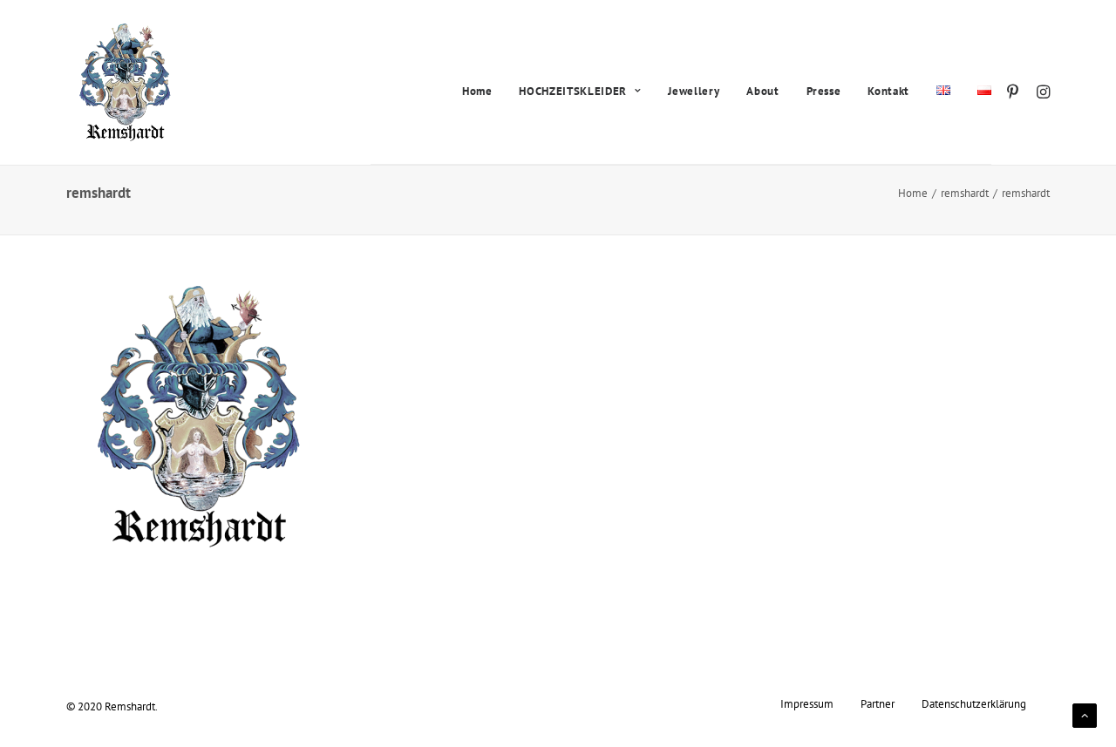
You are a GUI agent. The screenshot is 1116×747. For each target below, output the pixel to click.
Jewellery (693, 91)
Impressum (807, 703)
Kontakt (888, 91)
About (762, 91)
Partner (878, 703)
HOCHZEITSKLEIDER (572, 91)
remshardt (965, 193)
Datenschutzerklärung (974, 703)
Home (477, 91)
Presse (823, 91)
